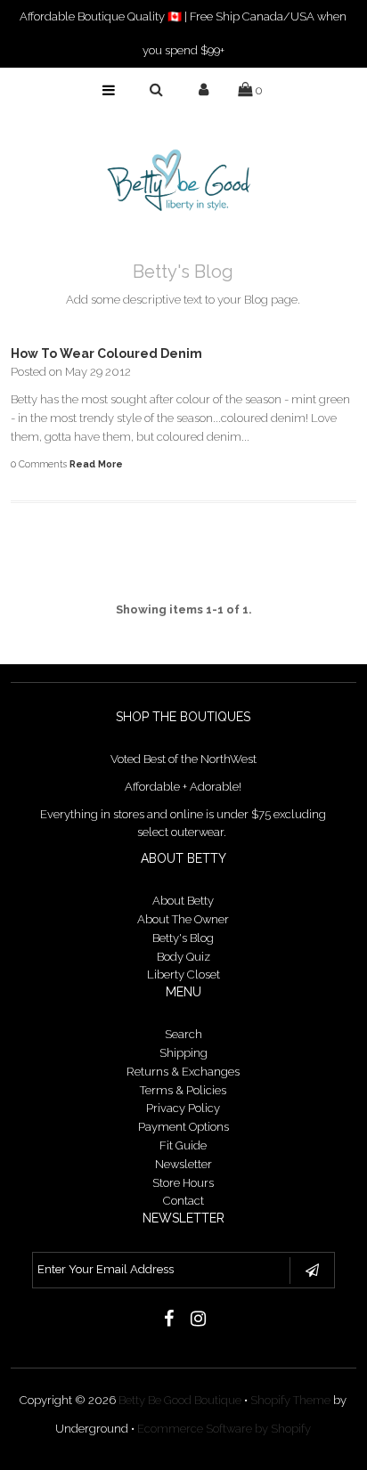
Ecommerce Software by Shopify (224, 1428)
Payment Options (183, 1126)
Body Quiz (183, 956)
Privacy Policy (183, 1108)
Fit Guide (183, 1145)
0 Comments (39, 464)
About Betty (183, 900)
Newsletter (183, 1164)
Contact (183, 1200)
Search (183, 1034)
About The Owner (183, 919)
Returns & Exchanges (183, 1071)
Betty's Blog (183, 938)
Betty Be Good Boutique (179, 1400)
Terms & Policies (183, 1090)
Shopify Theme (290, 1400)
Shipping (183, 1053)
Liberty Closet (183, 974)
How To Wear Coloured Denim (106, 353)
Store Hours (183, 1183)
